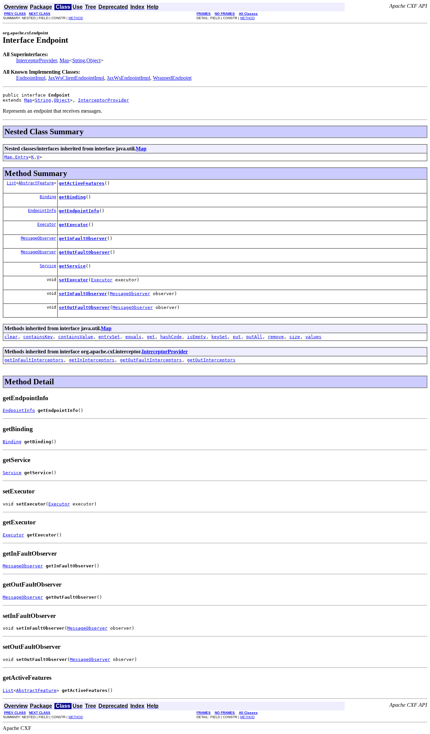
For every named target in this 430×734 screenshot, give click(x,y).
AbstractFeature (36, 183)
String (78, 60)
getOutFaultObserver (84, 252)
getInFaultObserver (83, 238)
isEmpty (196, 336)
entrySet (109, 336)
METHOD (76, 18)
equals (133, 336)
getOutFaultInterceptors (151, 359)
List (11, 183)
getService (72, 266)
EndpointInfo (42, 210)
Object (93, 60)
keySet (219, 336)
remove (276, 336)
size (294, 336)
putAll (254, 336)
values (313, 336)
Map (64, 60)
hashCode (171, 336)
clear (11, 336)
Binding (48, 197)
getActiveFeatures (81, 183)
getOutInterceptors (211, 359)
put (237, 336)
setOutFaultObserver (84, 307)
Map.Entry (16, 157)
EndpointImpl (30, 78)
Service (48, 266)
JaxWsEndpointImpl (128, 78)
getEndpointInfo (79, 210)
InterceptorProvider (36, 60)
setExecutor (73, 279)
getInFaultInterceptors (33, 359)
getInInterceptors (92, 359)
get (151, 336)
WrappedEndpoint (172, 78)
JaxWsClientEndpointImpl (76, 78)
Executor (46, 224)
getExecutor (73, 224)
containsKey (38, 336)
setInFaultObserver (83, 293)
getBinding (72, 197)
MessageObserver (38, 238)
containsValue (75, 336)
